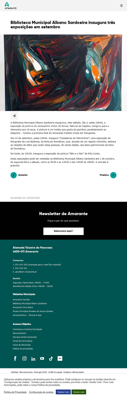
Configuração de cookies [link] (41, 392)
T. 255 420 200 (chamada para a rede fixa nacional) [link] (37, 264)
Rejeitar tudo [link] (63, 391)
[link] (63, 73)
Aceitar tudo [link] (78, 391)
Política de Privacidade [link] (15, 392)
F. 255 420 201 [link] (20, 268)
